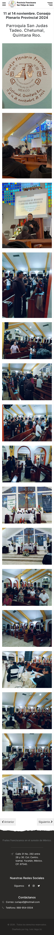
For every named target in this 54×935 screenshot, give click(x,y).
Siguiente (45, 821)
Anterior (8, 821)
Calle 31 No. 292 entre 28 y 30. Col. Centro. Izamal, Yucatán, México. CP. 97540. (29, 859)
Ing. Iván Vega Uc (33, 929)
